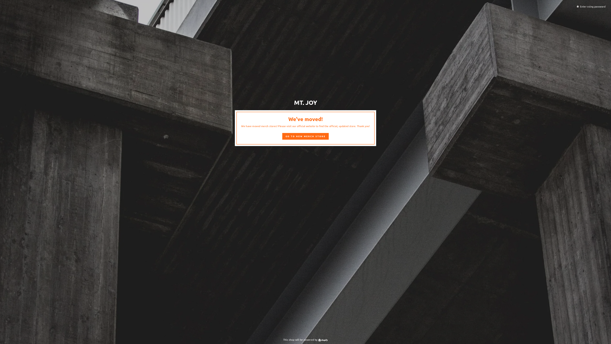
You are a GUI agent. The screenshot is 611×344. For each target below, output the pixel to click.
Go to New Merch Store (306, 136)
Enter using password (592, 6)
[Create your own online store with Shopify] (323, 339)
